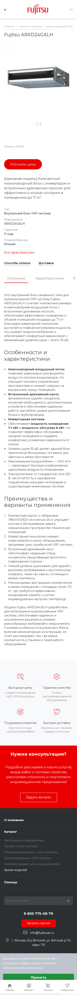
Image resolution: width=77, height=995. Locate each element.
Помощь (10, 882)
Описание (16, 278)
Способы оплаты (17, 263)
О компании (14, 820)
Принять (38, 977)
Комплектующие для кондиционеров (32, 864)
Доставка (46, 263)
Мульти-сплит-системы (21, 846)
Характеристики (50, 278)
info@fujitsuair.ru (42, 932)
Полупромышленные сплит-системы (31, 852)
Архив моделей (15, 870)
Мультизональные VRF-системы (27, 858)
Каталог (10, 832)
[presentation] (74, 278)
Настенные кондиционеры (24, 840)
